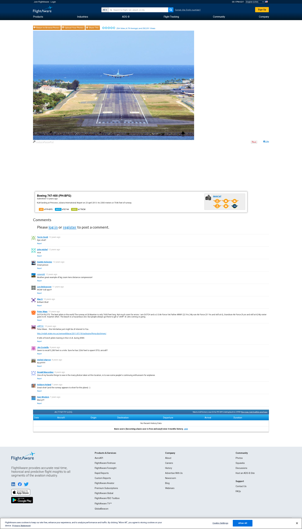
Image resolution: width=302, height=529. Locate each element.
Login (53, 2)
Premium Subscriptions (106, 488)
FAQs (238, 491)
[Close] (297, 523)
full (52, 142)
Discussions (241, 468)
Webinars (169, 488)
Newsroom (170, 478)
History (168, 468)
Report (39, 244)
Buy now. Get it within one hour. (254, 412)
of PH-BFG (46, 209)
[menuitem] (38, 17)
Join (186, 429)
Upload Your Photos (74, 27)
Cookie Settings (220, 523)
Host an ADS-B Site (245, 473)
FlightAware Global (104, 493)
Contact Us (241, 486)
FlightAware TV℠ (103, 503)
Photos (239, 458)
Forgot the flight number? (188, 10)
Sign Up (262, 9)
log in (53, 227)
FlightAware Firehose (105, 463)
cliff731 (40, 326)
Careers (169, 463)
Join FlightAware (41, 2)
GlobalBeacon (101, 508)
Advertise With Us (174, 473)
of (62, 209)
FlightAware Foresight (105, 468)
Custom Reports (103, 478)
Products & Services (105, 453)
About (168, 458)
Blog (167, 483)
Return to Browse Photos (47, 27)
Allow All (242, 523)
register (69, 227)
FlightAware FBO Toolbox (107, 498)
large (47, 142)
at (78, 209)
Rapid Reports (102, 473)
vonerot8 (41, 274)
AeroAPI (99, 458)
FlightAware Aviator (104, 483)
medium (39, 142)
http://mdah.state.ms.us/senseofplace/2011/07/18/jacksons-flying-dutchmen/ (71, 334)
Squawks (240, 463)
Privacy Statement (21, 525)
